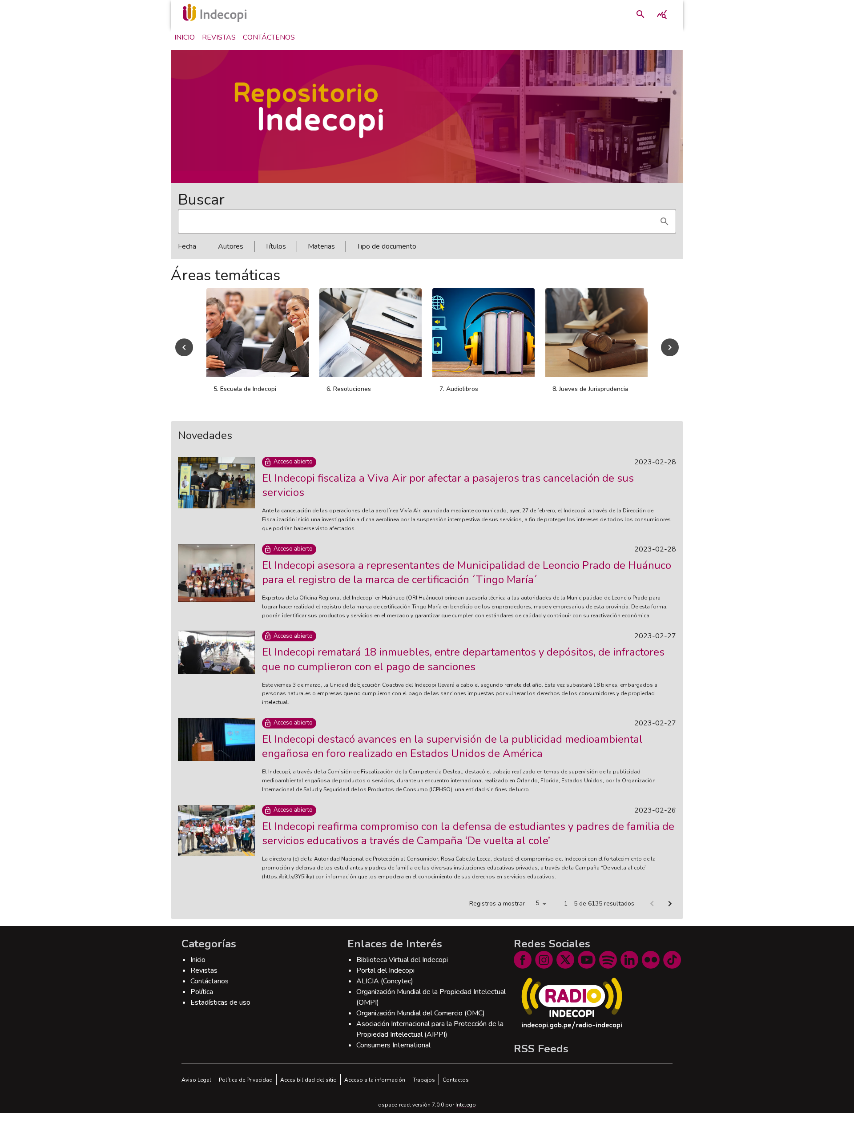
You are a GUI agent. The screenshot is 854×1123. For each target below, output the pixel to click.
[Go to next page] (670, 913)
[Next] (670, 352)
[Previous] (184, 352)
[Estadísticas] (662, 14)
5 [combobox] (537, 913)
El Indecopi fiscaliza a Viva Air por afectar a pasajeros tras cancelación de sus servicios (448, 495)
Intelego (465, 1114)
